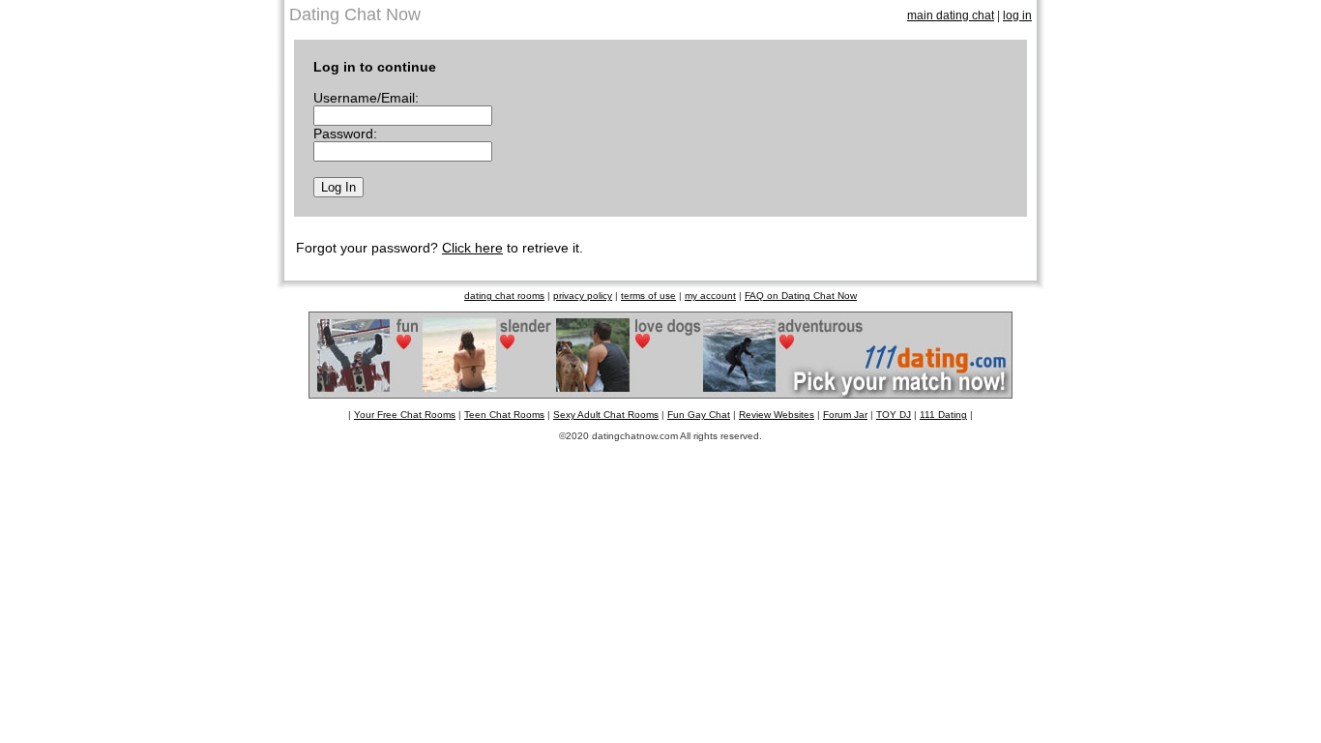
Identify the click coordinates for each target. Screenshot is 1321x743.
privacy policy (582, 295)
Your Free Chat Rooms (404, 414)
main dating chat (950, 15)
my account (710, 295)
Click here (472, 247)
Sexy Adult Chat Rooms (606, 414)
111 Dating (943, 414)
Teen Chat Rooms (504, 414)
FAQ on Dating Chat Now (801, 295)
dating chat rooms (504, 295)
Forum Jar (845, 414)
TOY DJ (893, 414)
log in (1017, 15)
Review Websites (776, 414)
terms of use (648, 295)
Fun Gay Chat (698, 414)
